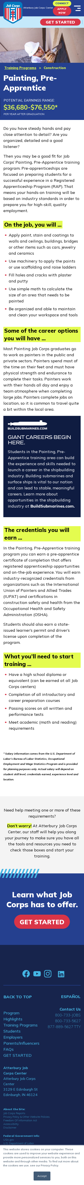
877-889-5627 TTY (64, 1026)
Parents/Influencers (21, 1043)
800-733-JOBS (68, 1015)
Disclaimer (9, 1127)
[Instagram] (48, 974)
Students (12, 1031)
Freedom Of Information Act (20, 1120)
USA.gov (8, 1139)
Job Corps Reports (14, 1113)
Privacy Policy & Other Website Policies (26, 1116)
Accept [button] (42, 1176)
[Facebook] (26, 974)
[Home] (12, 13)
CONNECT (62, 3)
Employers (13, 1037)
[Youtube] (37, 974)
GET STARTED (17, 1055)
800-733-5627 (68, 1020)
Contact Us (70, 1009)
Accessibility (11, 1124)
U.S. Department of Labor (18, 1143)
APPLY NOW (62, 10)
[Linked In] (61, 973)
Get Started (60, 22)
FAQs (8, 1049)
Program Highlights (12, 1016)
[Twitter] (55, 973)
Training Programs (20, 68)
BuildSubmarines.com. (52, 506)
